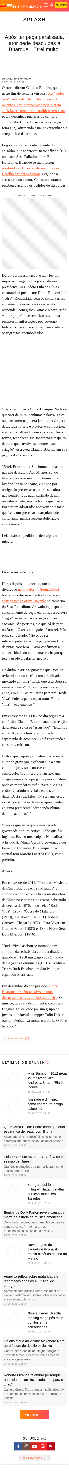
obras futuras (30, 174)
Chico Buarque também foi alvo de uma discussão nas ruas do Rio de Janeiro (30, 991)
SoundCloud (49, 589)
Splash (34, 19)
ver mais (32, 1414)
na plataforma (29, 589)
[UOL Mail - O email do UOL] (46, 5)
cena (61, 110)
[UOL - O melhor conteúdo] (6, 6)
